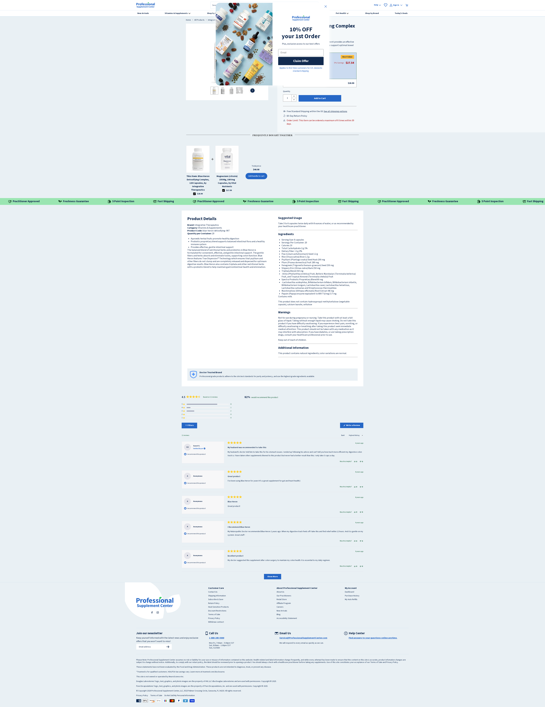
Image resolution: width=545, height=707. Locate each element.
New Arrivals (282, 611)
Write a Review (354, 426)
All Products (199, 20)
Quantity (286, 91)
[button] (206, 404)
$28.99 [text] (200, 193)
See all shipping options (335, 111)
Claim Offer (301, 61)
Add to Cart (320, 98)
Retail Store (282, 599)
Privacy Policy (214, 618)
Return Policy (213, 603)
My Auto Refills (351, 599)
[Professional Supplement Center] (145, 5)
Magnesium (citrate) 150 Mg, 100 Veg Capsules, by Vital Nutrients (227, 181)
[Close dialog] (325, 6)
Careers (280, 607)
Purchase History (352, 596)
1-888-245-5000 (216, 637)
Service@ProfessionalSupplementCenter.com (303, 637)
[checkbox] (194, 194)
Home (188, 20)
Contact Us (212, 592)
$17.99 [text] (229, 190)
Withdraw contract (216, 622)
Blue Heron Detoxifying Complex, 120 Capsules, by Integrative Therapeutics (197, 183)
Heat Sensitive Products (218, 607)
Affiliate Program (284, 603)
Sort (343, 435)
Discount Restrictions (217, 611)
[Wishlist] (385, 5)
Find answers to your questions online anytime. (373, 637)
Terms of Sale (214, 614)
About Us (280, 592)
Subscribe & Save (215, 599)
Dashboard (349, 592)
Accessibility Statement (287, 618)
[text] (272, 134)
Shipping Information (217, 596)
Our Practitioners (284, 596)
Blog (278, 614)
